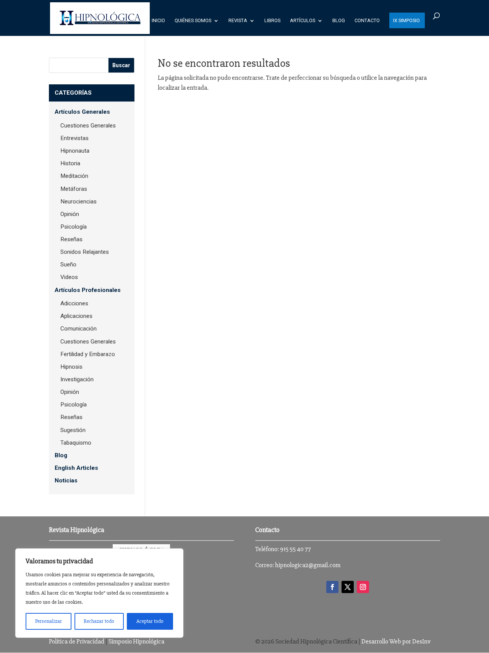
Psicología (73, 226)
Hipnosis (71, 366)
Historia (70, 163)
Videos (69, 277)
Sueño (68, 264)
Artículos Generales (82, 111)
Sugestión (73, 430)
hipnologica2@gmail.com (307, 565)
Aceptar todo (150, 621)
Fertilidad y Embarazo (87, 354)
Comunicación (78, 328)
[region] (99, 593)
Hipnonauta (74, 150)
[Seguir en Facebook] (332, 587)
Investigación (77, 379)
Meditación (74, 176)
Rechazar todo (99, 621)
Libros (272, 20)
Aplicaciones (76, 316)
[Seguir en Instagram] (363, 587)
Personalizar (48, 621)
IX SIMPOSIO (406, 20)
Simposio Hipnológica (136, 641)
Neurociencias (78, 201)
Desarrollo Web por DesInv (396, 641)
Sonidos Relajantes (84, 251)
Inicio (158, 20)
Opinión (69, 214)
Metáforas (73, 188)
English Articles (76, 467)
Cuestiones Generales (88, 125)
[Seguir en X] (348, 587)
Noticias (66, 480)
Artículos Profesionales (88, 290)
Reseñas (71, 239)
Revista (237, 20)
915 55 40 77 (295, 549)
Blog (338, 20)
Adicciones (74, 303)
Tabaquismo (75, 442)
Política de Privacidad (76, 641)
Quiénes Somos (193, 20)
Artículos (302, 20)
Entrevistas (74, 138)
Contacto (367, 20)
